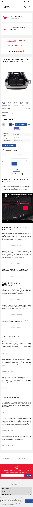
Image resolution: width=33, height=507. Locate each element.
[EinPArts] (24, 458)
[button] (16, 488)
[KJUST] (27, 108)
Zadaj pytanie (9, 145)
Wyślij (14, 163)
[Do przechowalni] (29, 124)
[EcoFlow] (8, 458)
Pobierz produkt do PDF (11, 150)
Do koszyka (22, 124)
